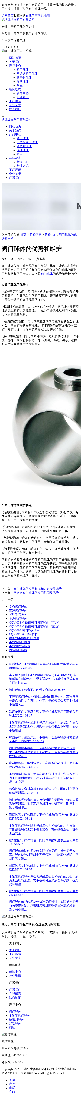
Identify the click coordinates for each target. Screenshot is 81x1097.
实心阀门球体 (18, 606)
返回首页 (8, 15)
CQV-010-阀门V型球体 (24, 630)
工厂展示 (15, 954)
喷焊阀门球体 (18, 618)
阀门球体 (47, 273)
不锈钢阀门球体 (19, 642)
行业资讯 (15, 975)
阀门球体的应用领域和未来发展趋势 (38, 588)
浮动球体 (15, 1023)
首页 (23, 234)
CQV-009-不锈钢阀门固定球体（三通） (35, 626)
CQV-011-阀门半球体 (23, 634)
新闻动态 (35, 234)
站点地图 (15, 997)
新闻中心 (50, 234)
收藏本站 (20, 15)
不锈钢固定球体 (19, 646)
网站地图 (44, 15)
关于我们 (15, 950)
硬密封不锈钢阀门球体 (24, 638)
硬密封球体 (16, 1019)
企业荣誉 (15, 958)
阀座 (12, 1027)
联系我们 (15, 989)
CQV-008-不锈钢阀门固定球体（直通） (35, 622)
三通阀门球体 (18, 610)
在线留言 (32, 15)
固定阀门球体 (18, 650)
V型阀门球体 (17, 614)
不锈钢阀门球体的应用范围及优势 (36, 592)
